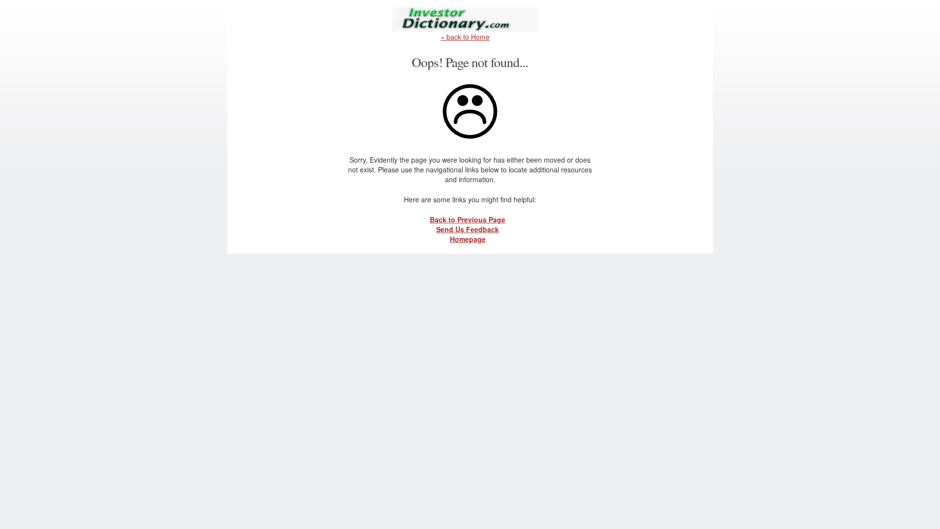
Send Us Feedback (467, 229)
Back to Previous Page (467, 219)
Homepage (468, 239)
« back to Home (465, 37)
